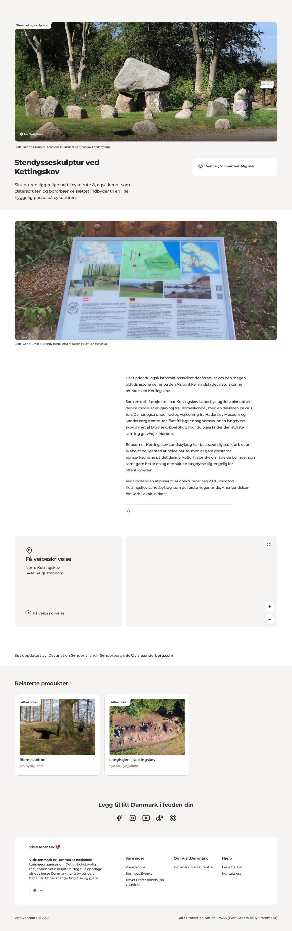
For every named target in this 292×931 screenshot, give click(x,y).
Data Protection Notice (196, 918)
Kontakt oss (231, 873)
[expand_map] (269, 544)
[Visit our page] (133, 818)
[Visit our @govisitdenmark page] (160, 818)
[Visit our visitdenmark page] (146, 818)
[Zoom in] (269, 606)
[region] (201, 581)
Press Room (135, 867)
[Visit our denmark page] (119, 818)
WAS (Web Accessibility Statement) (248, 918)
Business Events (138, 873)
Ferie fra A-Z (232, 867)
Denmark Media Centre (193, 867)
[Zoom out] (269, 619)
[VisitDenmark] (44, 847)
